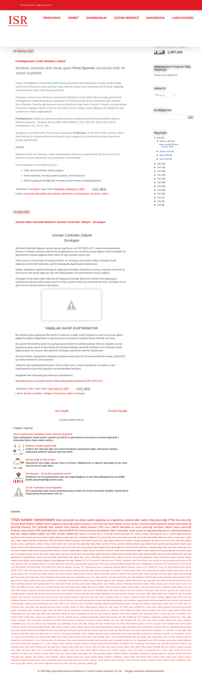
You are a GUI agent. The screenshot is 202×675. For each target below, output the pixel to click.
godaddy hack (122, 600)
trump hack (79, 647)
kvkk (109, 537)
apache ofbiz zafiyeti (141, 574)
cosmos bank (133, 587)
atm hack (113, 577)
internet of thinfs (77, 607)
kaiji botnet (57, 610)
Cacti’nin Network (64, 567)
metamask (36, 620)
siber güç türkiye (139, 637)
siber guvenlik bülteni (128, 554)
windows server (43, 657)
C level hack (157, 564)
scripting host (146, 633)
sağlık (97, 554)
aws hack (131, 577)
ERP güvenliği (43, 530)
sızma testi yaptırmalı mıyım (145, 557)
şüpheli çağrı (91, 663)
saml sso (48, 633)
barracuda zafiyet (170, 577)
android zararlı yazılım (83, 574)
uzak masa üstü (77, 650)
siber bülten (51, 637)
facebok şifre (16, 597)
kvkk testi (124, 547)
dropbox (22, 594)
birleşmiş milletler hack (126, 580)
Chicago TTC (78, 567)
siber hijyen (73, 557)
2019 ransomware (30, 564)
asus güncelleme (78, 577)
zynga (18, 663)
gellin (81, 600)
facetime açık (58, 597)
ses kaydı (15, 637)
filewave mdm (113, 597)
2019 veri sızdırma (47, 564)
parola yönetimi (179, 550)
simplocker (15, 640)
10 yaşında (93, 560)
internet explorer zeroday (58, 607)
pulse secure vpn (35, 554)
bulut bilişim (66, 584)
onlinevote (15, 627)
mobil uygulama (184, 620)
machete (68, 617)
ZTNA (171, 520)
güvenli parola (164, 544)
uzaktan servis (104, 650)
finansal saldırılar (131, 597)
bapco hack (157, 577)
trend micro (55, 647)
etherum (131, 594)
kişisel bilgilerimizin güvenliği (106, 547)
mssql (43, 624)
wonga (100, 657)
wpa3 (149, 657)
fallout (67, 597)
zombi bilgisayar (57, 560)
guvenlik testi (165, 600)
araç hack (25, 577)
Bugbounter (147, 564)
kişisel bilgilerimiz (90, 537)
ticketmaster (150, 643)
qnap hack (180, 537)
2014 (159, 205)
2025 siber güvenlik (108, 564)
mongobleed (16, 624)
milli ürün (137, 620)
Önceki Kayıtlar (117, 410)
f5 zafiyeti (187, 594)
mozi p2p (26, 624)
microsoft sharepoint (76, 620)
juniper (44, 610)
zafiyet (104, 193)
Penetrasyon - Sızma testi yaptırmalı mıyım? (48, 473)
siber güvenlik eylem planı (80, 637)
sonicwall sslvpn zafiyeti (112, 557)
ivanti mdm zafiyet (154, 607)
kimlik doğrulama (127, 610)
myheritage (66, 624)
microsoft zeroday (94, 620)
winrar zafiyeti (91, 657)
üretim (65, 663)
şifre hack (73, 663)
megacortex (156, 617)
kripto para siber (38, 614)
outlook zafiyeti (83, 627)
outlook (59, 627)
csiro (185, 587)
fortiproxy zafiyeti (57, 600)
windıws (69, 657)
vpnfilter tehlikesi (120, 653)
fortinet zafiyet (35, 523)
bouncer (28, 584)
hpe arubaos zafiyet (148, 604)
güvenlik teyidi (178, 544)
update (66, 650)
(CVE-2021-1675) (49, 83)
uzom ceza (132, 650)
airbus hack (23, 574)
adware (182, 570)
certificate (127, 584)
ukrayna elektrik (177, 647)
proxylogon (21, 554)
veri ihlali (51, 534)
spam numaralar (115, 640)
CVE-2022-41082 (33, 567)
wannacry (87, 524)
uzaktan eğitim (91, 650)
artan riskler (40, 577)
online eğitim (185, 624)
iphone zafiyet (98, 607)
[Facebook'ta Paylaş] (102, 189)
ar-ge (18, 577)
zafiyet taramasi (117, 660)
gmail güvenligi (108, 600)
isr (132, 527)
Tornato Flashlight (102, 570)
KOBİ (69, 530)
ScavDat (92, 534)
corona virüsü (17, 544)
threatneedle (103, 643)
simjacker (187, 637)
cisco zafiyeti (111, 527)
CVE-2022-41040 (18, 567)
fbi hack (90, 597)
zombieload (180, 660)
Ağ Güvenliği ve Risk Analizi (40, 459)
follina (180, 597)
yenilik (70, 660)
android (77, 524)
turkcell (114, 647)
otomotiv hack (49, 627)
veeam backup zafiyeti (180, 557)
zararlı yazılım (28, 530)
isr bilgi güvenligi (153, 530)
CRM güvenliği (55, 540)
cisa (184, 584)
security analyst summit (181, 633)
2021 (159, 179)
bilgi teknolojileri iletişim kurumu (82, 580)
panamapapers (107, 627)
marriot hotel (104, 617)
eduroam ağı (32, 594)
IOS (165, 567)
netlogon (47, 393)
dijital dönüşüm (184, 534)
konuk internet (173, 610)
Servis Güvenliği (105, 534)
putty (75, 630)
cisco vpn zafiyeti (67, 587)
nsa (117, 624)
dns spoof (180, 590)
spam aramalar (101, 640)
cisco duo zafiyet (33, 587)
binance (100, 580)
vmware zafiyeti (65, 534)
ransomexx (136, 630)
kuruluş (102, 537)
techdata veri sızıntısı (41, 643)
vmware (37, 653)
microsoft (132, 537)
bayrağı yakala (185, 577)
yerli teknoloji (36, 560)
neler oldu (82, 624)
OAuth (188, 567)
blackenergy (182, 580)
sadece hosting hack (20, 633)
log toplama (48, 617)
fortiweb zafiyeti (132, 544)
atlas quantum (102, 577)
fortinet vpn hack (33, 537)
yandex (180, 657)
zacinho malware (89, 660)
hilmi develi (29, 547)
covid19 (172, 534)
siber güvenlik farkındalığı (55, 557)
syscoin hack (171, 640)
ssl (135, 640)
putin (70, 630)
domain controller (33, 393)
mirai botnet (152, 620)
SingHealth (53, 570)
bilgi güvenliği (158, 520)
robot (189, 630)
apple (95, 540)
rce (164, 630)
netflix (116, 550)
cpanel (157, 587)
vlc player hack (26, 653)
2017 (159, 194)
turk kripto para (103, 647)
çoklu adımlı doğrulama (44, 663)
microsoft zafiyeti (18, 550)
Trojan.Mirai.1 (116, 570)
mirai (144, 620)
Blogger (129, 671)
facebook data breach (41, 597)
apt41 (13, 577)
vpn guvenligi (99, 653)
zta (67, 560)
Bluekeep (43, 540)
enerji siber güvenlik (85, 594)
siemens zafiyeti (175, 637)
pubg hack (62, 630)
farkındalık (125, 527)
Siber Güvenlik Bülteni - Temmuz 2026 (169, 145)
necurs (74, 624)
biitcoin (27, 580)
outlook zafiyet (69, 627)
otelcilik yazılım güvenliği (31, 627)
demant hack (125, 590)
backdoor (140, 577)
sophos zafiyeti (37, 534)
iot (80, 537)
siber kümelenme (30, 540)
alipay (44, 574)
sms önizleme (59, 640)
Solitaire (62, 570)
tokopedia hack (17, 647)
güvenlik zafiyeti (23, 604)
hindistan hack (77, 604)
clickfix (95, 587)
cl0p (89, 587)
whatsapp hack (17, 657)
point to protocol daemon (159, 627)
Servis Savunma (87, 530)
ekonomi (41, 594)
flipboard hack (171, 597)
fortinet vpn (39, 600)
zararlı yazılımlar (132, 660)
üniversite (58, 663)
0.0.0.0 (85, 560)
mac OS (60, 617)
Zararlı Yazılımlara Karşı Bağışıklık (44, 487)
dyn (74, 544)
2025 (159, 164)
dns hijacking (169, 590)
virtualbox (15, 653)
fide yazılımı (100, 597)
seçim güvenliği (26, 637)
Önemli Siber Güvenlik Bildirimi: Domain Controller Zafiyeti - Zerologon (61, 222)
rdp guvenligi (88, 554)
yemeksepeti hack (38, 660)
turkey (120, 647)
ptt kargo (53, 630)
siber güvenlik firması (101, 637)
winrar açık (79, 657)
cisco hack (165, 540)
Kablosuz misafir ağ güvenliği (41, 445)
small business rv (28, 640)
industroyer (30, 607)
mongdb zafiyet (87, 550)
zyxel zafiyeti (75, 560)
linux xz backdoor (178, 614)
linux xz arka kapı (162, 614)
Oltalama (83, 534)
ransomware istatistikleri (152, 630)
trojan (70, 647)
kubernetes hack (68, 614)
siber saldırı (141, 520)
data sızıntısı (51, 544)
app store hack (160, 574)
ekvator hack (51, 594)
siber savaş (152, 637)
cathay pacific (97, 584)
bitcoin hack (120, 540)
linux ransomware (146, 614)
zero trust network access (116, 524)
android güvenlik (121, 534)
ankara (96, 574)
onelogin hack (173, 624)
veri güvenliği (150, 650)
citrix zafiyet (81, 587)
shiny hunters (40, 637)
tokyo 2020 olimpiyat (34, 647)
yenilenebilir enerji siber (56, 660)
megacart (146, 617)
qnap (101, 630)
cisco (165, 534)
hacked (34, 604)
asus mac (91, 577)
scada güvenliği (133, 633)
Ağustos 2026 (166, 141)
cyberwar (24, 590)
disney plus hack (152, 590)
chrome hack (162, 584)
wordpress (108, 657)
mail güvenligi (154, 547)
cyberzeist (33, 590)
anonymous (105, 574)
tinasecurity (174, 643)
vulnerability (134, 653)
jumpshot (37, 610)
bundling (75, 584)
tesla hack (164, 557)
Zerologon (79, 393)
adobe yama (172, 570)
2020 (159, 182)
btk (160, 534)
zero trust (98, 524)
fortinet (31, 600)
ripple (184, 630)
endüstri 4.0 (71, 594)
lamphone (107, 614)
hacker (20, 547)
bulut (58, 584)
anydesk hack (125, 574)
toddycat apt (185, 643)
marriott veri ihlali (118, 617)
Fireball (66, 540)
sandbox (90, 633)
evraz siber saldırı (143, 594)
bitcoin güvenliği (150, 534)
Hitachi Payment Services (132, 567)
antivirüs (114, 574)
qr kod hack (109, 630)
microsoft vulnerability (35, 193)
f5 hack (179, 594)
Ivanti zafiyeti (58, 530)
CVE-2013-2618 (170, 564)
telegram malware (89, 643)
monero (56, 550)
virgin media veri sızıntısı (180, 650)
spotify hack (128, 640)
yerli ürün (77, 660)
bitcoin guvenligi (144, 580)
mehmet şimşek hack (171, 617)
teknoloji (77, 643)
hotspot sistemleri (131, 604)
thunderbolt (114, 643)
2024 (159, 167)
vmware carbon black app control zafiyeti (59, 653)
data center (61, 590)
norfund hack (109, 624)
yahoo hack (171, 657)
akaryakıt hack (35, 574)
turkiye (126, 647)
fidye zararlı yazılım (133, 530)
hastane (41, 604)
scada (123, 633)
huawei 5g (167, 604)
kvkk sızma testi (119, 537)
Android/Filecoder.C (133, 564)
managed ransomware (89, 617)
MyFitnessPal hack (176, 567)
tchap (18, 643)
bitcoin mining (133, 540)
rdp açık (77, 554)
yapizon (188, 657)
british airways (39, 584)
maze (164, 547)
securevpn (157, 633)
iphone (88, 607)
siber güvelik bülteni (148, 554)
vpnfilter (109, 653)
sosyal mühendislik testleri (82, 640)
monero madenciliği (70, 550)
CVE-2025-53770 (48, 567)
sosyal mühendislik (177, 524)
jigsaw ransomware (19, 610)
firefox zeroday (157, 597)
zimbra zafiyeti (162, 660)
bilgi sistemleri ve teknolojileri (54, 580)
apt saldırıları (103, 530)
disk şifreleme (138, 590)
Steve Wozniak (87, 570)
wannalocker (144, 653)
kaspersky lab (87, 610)
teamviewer (26, 643)
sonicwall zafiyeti (162, 527)
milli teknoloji (126, 620)
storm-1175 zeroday (156, 640)
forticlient (23, 600)
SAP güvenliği (39, 527)
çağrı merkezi (27, 663)
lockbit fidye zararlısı (33, 617)
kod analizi (162, 610)
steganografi (142, 640)
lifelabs (135, 614)
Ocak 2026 (164, 159)
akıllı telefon (86, 540)
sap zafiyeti (22, 534)
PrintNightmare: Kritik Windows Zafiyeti (41, 61)
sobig (68, 640)
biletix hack (36, 580)
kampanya (75, 610)
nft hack (99, 624)
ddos (60, 544)
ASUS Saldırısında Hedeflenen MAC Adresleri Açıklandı (42, 434)
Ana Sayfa (61, 410)
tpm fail (46, 647)
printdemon (67, 193)
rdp (71, 554)
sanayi (83, 633)
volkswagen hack (85, 653)
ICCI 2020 (148, 567)
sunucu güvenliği (182, 527)
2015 (159, 201)
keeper (97, 610)
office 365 (124, 624)
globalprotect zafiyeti (93, 600)
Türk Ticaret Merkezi (151, 570)
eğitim (154, 594)
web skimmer (169, 653)
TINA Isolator (22, 520)
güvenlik (162, 524)
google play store (70, 537)
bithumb (164, 580)
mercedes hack (24, 620)
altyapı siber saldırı (56, 574)
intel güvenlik (41, 607)
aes (187, 570)
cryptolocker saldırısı (34, 544)
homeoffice (88, 604)
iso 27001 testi (126, 607)
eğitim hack (163, 594)
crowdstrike (165, 587)
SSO (46, 570)
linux (145, 547)
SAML (25, 570)
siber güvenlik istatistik (121, 637)
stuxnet (127, 557)
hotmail (113, 604)
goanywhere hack (148, 544)
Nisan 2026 (165, 155)
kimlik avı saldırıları (110, 610)
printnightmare (82, 193)
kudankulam (81, 614)
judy (30, 610)
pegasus (118, 627)
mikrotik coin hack (111, 620)
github (59, 537)
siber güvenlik (65, 520)
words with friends (138, 657)
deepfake (71, 590)
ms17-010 (35, 624)
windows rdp (30, 657)
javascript (187, 607)
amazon (69, 574)
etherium (123, 594)
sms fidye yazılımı (45, 640)
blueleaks (21, 584)
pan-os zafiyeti (170, 530)
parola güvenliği (164, 550)
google (139, 600)
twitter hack (135, 647)
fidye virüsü (117, 530)
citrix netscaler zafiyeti (181, 540)
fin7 (121, 597)
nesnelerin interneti (104, 550)
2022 (159, 175)
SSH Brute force (36, 570)
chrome (152, 584)
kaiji (50, 610)
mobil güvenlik (45, 550)
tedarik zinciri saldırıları (62, 643)
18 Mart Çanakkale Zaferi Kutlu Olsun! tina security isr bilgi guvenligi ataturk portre (150, 560)
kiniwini (153, 610)
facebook (27, 597)
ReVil (75, 530)
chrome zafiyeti (175, 584)
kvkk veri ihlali (136, 547)
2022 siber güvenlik (73, 564)
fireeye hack (144, 597)
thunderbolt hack (126, 643)
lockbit (20, 617)
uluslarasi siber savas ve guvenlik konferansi (42, 650)
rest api (178, 630)
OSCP (19, 570)
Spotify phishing (73, 570)
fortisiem (69, 600)
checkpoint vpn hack (150, 540)
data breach (51, 590)
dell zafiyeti (114, 590)
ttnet (94, 647)
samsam (56, 633)
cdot (106, 584)
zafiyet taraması (88, 527)
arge (32, 577)
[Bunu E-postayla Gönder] (93, 189)
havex (67, 604)
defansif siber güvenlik (85, 590)
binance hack (109, 580)
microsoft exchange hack (179, 547)
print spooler (54, 193)
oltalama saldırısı (137, 624)
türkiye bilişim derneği (150, 647)
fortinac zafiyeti (117, 544)
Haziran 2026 (165, 151)
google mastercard (151, 600)
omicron (149, 624)
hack (66, 527)
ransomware (44, 520)
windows (95, 193)
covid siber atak (146, 587)
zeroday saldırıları (148, 660)
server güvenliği (143, 527)
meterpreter (47, 620)
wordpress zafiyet (121, 657)
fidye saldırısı (56, 527)
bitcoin (47, 524)
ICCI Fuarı (158, 567)
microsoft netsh (59, 620)
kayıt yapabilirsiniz (170, 75)
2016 (159, 197)
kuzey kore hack (94, 614)
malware (74, 527)
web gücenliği (157, 653)
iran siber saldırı (112, 607)
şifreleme (82, 663)
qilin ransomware (91, 630)
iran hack (71, 547)
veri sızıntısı (162, 650)
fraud (76, 600)
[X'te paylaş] (99, 189)
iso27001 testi (139, 607)
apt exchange (185, 574)
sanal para (65, 633)
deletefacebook (102, 590)
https (160, 604)
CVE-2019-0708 (184, 564)
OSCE (13, 570)
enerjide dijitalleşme (102, 594)
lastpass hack (118, 614)
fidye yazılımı (102, 544)
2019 (159, 186)
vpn (76, 534)
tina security (183, 520)
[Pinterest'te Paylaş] (104, 189)
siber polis (84, 557)
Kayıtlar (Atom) (76, 420)
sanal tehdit (75, 633)
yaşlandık (15, 660)
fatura (93, 544)
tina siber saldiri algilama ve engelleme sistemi (104, 520)
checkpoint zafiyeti (140, 584)
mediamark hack (134, 617)
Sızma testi (59, 393)
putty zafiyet (49, 554)
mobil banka (33, 550)
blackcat (172, 580)
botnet (154, 524)
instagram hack (59, 547)
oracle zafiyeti (149, 550)
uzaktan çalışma (119, 650)
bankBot (148, 577)
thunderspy (139, 643)
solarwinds (95, 557)
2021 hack (60, 564)
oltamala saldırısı (166, 537)
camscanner (85, 584)
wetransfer (186, 653)
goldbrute (132, 600)
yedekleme (24, 660)
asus (69, 577)
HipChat (116, 567)
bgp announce (17, 580)
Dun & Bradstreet (105, 567)
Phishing (26, 527)
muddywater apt (53, 624)
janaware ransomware (172, 607)
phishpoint (132, 627)
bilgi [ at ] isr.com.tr (44, 5)
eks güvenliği (83, 544)
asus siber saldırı (106, 540)
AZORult (120, 564)
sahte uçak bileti (36, 633)
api (152, 574)
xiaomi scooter (158, 657)
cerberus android (115, 584)
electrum (61, 594)
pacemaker (95, 627)
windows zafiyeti (58, 657)
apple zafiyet (173, 574)
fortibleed (15, 600)
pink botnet (142, 627)
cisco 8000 (20, 587)
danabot (41, 590)
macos (76, 617)
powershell (175, 627)
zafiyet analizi (103, 660)
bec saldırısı (136, 534)
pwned (80, 630)
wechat (179, 653)
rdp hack (170, 630)
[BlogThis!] (96, 189)
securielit (166, 633)
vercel (140, 650)
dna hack (67, 544)
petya (124, 627)
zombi (172, 660)
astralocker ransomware (55, 577)
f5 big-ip (171, 594)
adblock (163, 570)
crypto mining (177, 587)
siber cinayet (62, 637)
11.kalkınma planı (106, 560)
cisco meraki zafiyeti (50, 587)
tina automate (163, 643)
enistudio (115, 594)
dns (161, 590)
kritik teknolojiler (53, 614)
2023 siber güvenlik (90, 564)
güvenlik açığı (178, 600)
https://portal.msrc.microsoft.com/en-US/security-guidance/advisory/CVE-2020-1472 (59, 381)
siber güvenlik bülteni (168, 554)
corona (123, 587)
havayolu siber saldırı (55, 604)
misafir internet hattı (167, 620)
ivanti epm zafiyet (84, 547)
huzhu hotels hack (180, 604)
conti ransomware (112, 587)
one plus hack (160, 624)
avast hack (122, 577)
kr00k (183, 610)
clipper (101, 587)
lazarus (128, 614)
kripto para (25, 614)
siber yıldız (163, 637)
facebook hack (18, 537)
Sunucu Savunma (140, 524)
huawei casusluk (43, 547)
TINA (101, 527)
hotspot (120, 604)
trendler (64, 647)
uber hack (165, 647)
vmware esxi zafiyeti (20, 560)
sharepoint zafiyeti (109, 554)
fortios (47, 600)
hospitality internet (101, 604)
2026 (159, 138)
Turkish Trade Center (132, 570)
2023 (159, 171)
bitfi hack (156, 580)
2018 (159, 190)
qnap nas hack (63, 554)
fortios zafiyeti (48, 537)
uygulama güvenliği (62, 524)
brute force (50, 584)
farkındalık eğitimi (78, 597)
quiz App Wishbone (122, 630)
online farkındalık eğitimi (131, 550)
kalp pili (66, 610)
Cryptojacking (91, 567)
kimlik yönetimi (142, 610)
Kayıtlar (161, 95)
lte (55, 617)
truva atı (88, 647)
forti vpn (187, 597)
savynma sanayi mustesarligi (107, 633)
